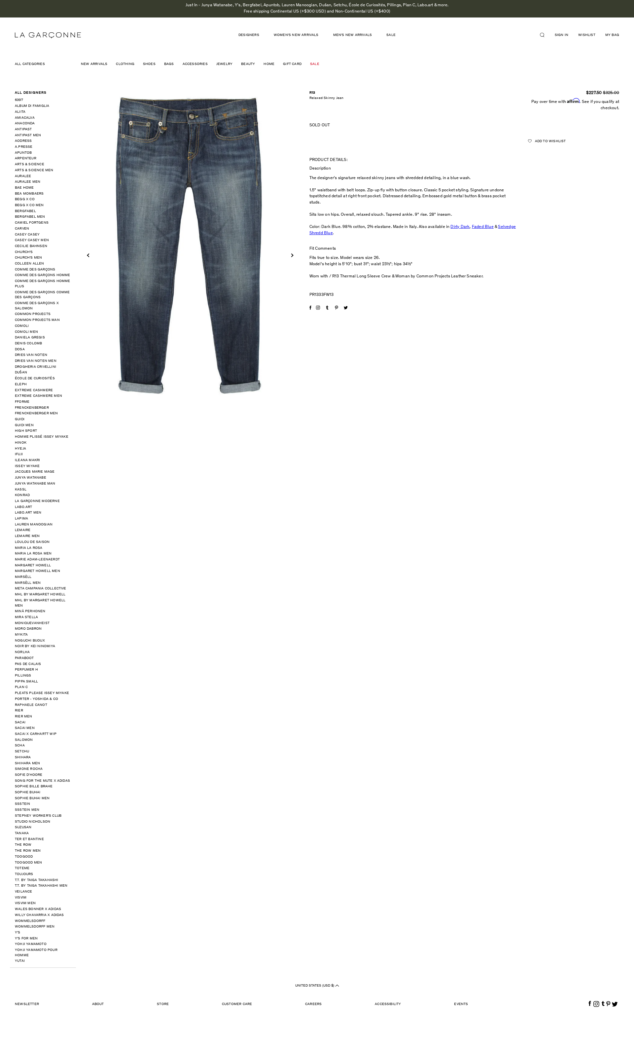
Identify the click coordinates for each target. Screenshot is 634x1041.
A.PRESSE (24, 147)
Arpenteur (25, 158)
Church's (24, 252)
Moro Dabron (28, 629)
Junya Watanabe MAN (35, 484)
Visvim (20, 897)
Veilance (23, 892)
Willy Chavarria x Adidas (39, 915)
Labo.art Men (28, 513)
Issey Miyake (27, 466)
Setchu (22, 751)
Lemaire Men (27, 536)
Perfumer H (26, 670)
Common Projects (33, 314)
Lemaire (22, 530)
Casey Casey (27, 235)
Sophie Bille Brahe (34, 786)
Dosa (20, 349)
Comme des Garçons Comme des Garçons (42, 295)
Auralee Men (27, 182)
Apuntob (23, 153)
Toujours (24, 874)
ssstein (22, 804)
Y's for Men (26, 938)
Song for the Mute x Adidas (42, 781)
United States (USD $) (315, 986)
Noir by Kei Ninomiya (35, 646)
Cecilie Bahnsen (31, 246)
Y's (17, 932)
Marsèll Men (28, 583)
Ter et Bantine (29, 839)
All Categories (30, 64)
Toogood (24, 857)
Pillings (23, 676)
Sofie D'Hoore (29, 775)
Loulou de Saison (32, 542)
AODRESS (23, 141)
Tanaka (22, 833)
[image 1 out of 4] (190, 246)
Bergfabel (25, 211)
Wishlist (586, 35)
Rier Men (23, 716)
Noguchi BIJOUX (30, 641)
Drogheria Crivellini (35, 367)
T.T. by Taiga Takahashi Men (41, 886)
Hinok (20, 443)
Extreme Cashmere (34, 390)
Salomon (24, 740)
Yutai (20, 961)
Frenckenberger (32, 408)
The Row (23, 845)
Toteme (22, 868)
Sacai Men (25, 728)
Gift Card (292, 64)
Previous (88, 255)
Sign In (561, 35)
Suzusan (23, 827)
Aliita (20, 112)
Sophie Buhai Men (32, 798)
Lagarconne (48, 35)
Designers (248, 35)
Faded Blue (483, 227)
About (98, 1004)
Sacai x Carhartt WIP (35, 734)
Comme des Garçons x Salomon (37, 305)
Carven (22, 229)
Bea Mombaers (29, 194)
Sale (391, 35)
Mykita (21, 635)
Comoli (22, 326)
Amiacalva (25, 118)
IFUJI (19, 454)
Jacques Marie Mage (35, 472)
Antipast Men (28, 135)
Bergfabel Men (30, 217)
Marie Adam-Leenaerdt (37, 559)
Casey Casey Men (32, 240)
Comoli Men (26, 332)
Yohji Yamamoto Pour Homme (36, 952)
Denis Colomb (28, 343)
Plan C (21, 687)
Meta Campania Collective (40, 588)
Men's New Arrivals (352, 35)
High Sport (26, 431)
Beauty (248, 64)
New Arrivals (94, 64)
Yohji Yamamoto (31, 944)
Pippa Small (26, 681)
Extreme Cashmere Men (38, 396)
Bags (169, 64)
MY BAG (612, 35)
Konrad (22, 495)
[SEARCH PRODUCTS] (545, 35)
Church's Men (28, 258)
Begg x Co (25, 199)
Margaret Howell (33, 565)
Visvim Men (25, 903)
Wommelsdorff (30, 921)
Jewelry (224, 64)
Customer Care (237, 1004)
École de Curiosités (35, 378)
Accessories (195, 64)
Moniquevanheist (32, 623)
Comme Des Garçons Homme (42, 275)
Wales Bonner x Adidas (38, 909)
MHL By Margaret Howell (40, 594)
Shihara (23, 757)
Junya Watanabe (30, 478)
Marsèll (23, 577)
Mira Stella (26, 617)
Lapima (21, 518)
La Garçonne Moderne (37, 501)
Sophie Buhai (27, 792)
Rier (19, 710)
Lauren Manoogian (34, 524)
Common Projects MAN (37, 320)
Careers (313, 1004)
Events (461, 1004)
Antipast (23, 129)
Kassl (20, 489)
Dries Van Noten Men (35, 361)
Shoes (149, 64)
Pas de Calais (28, 664)
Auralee (23, 176)
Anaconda (25, 123)
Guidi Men (24, 425)
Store (163, 1004)
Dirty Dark (460, 227)
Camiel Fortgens (32, 223)
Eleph (21, 384)
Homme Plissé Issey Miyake (41, 437)
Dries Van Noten (31, 355)
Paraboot (24, 658)
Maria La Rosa (29, 548)
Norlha (22, 652)
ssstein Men (27, 810)
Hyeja (20, 449)
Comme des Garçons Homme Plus (42, 283)
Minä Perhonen (30, 611)
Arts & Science (29, 164)
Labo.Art (23, 507)
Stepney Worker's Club (38, 816)
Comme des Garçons (35, 269)
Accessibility (388, 1004)
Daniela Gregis (30, 337)
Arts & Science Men (34, 170)
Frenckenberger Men (36, 413)
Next (291, 255)
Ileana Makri (27, 460)
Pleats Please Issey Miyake (42, 693)
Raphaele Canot (31, 705)
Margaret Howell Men (37, 571)
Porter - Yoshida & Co (36, 699)
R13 (312, 93)
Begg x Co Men (29, 205)
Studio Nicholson (32, 822)
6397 (19, 100)
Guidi (19, 419)
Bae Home (24, 188)
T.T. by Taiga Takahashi (36, 880)
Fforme (22, 402)
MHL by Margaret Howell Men (40, 603)
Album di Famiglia (32, 106)
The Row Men (28, 851)
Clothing (125, 64)
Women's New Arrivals (296, 35)
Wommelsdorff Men (34, 927)
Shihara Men (27, 763)
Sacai (20, 722)
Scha (20, 745)
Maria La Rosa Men (33, 553)
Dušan (21, 372)
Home (269, 64)
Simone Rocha (29, 769)
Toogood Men (28, 863)
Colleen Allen (29, 264)
